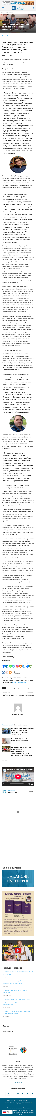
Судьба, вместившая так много (9, 696)
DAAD (8, 688)
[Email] (30, 665)
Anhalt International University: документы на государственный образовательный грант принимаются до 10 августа (21, 751)
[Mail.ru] (3, 671)
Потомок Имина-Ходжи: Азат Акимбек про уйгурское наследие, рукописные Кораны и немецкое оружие (16, 1001)
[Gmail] (6, 671)
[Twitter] (13, 665)
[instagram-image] (18, 811)
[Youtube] (32, 1094)
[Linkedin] (6, 665)
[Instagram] (17, 665)
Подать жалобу (18, 1082)
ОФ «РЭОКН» (18, 1104)
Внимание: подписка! (8, 1102)
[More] (10, 671)
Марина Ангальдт (6, 29)
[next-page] (6, 759)
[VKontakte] (27, 1094)
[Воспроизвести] (4, 784)
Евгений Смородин (25, 688)
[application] (18, 776)
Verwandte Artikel (7, 725)
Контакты (18, 1102)
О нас (8, 1100)
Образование (9, 12)
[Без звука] (29, 784)
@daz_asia (11, 790)
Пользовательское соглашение (19, 1100)
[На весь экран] (32, 784)
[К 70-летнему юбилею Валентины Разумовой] (6, 741)
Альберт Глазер (15, 688)
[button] (3, 8)
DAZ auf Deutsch (26, 1102)
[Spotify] (18, 1094)
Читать (31, 791)
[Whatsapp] (10, 665)
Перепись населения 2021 (26, 695)
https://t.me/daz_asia (19, 682)
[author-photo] (18, 712)
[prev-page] (3, 759)
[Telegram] (23, 665)
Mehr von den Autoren (20, 725)
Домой (2, 12)
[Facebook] (3, 665)
